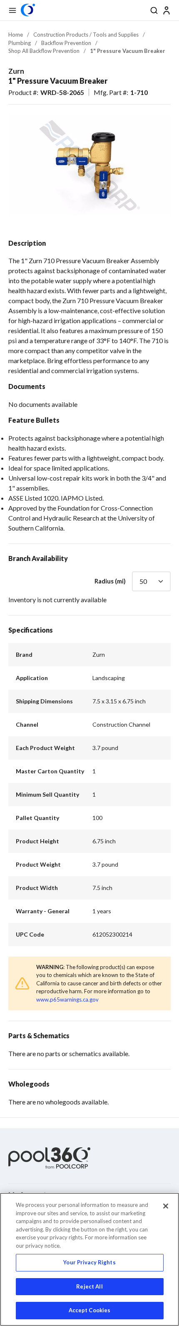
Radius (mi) (110, 581)
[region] (89, 1259)
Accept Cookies (90, 1310)
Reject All (89, 1286)
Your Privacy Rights (89, 1262)
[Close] (166, 1206)
